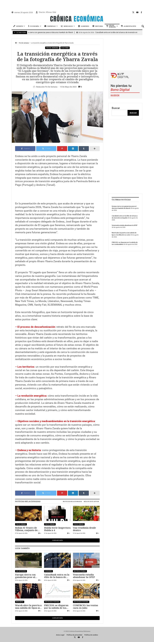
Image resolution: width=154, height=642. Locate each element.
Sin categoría (21, 571)
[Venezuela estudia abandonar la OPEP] (86, 560)
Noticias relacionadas (72, 501)
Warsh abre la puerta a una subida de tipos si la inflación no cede (28, 606)
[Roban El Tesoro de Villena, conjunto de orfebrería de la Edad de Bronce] (28, 513)
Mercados (19, 601)
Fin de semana (24, 43)
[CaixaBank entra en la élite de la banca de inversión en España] (57, 560)
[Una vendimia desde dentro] (86, 513)
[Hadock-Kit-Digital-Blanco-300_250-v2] (125, 97)
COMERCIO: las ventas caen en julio (85, 606)
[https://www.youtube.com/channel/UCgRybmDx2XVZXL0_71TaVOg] (137, 12)
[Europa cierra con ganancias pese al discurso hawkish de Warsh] (28, 560)
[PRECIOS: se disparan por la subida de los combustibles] (57, 591)
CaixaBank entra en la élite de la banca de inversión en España (105, 32)
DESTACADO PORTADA (52, 601)
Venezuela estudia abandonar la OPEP (84, 575)
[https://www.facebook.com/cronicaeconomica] (141, 12)
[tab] (72, 501)
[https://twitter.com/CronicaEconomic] (133, 12)
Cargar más (57, 540)
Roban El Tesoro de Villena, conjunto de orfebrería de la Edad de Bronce (27, 529)
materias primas (80, 571)
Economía (48, 571)
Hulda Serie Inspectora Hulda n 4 (57, 529)
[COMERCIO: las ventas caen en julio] (86, 591)
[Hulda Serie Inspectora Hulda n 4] (57, 513)
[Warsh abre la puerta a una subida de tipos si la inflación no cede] (28, 591)
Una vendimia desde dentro (84, 529)
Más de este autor (91, 501)
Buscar (116, 108)
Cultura (65, 48)
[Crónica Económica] (77, 18)
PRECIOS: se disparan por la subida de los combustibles (56, 606)
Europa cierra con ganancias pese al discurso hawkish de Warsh (26, 575)
